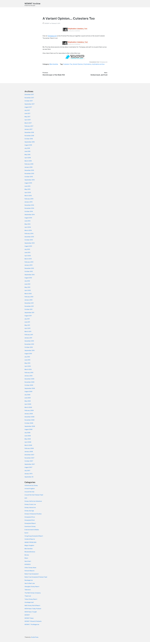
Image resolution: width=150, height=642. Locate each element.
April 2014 (28, 227)
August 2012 (28, 278)
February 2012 (29, 296)
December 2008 (29, 417)
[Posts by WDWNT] (44, 23)
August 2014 (28, 218)
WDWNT (47, 23)
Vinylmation (87, 64)
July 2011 (27, 319)
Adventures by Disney (31, 485)
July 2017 (27, 110)
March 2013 (28, 259)
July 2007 (27, 470)
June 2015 (27, 186)
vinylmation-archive (98, 64)
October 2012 (29, 271)
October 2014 (29, 211)
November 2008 (29, 420)
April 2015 (28, 192)
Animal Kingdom (30, 488)
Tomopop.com (52, 36)
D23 (26, 498)
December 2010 (29, 341)
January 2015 (28, 202)
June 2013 (27, 252)
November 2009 (29, 382)
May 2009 (28, 401)
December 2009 (29, 379)
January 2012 (28, 300)
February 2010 (29, 372)
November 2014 (29, 208)
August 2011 (28, 315)
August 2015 (28, 183)
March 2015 (28, 195)
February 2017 (29, 126)
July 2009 (27, 394)
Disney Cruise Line (30, 504)
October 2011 (28, 309)
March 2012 (28, 293)
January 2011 (28, 338)
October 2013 (29, 240)
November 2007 (29, 458)
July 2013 (27, 249)
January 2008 (29, 451)
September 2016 (30, 142)
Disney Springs (29, 510)
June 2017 (27, 113)
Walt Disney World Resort (32, 605)
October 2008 (29, 423)
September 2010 (30, 350)
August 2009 (28, 391)
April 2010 (28, 366)
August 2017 (28, 107)
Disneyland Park (30, 520)
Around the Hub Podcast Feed (34, 495)
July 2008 (27, 432)
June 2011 (27, 322)
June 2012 (27, 284)
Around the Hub (29, 492)
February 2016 (29, 164)
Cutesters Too (67, 64)
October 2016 (29, 138)
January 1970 (28, 473)
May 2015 (27, 189)
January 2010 (28, 376)
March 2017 (28, 123)
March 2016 (28, 161)
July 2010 (27, 357)
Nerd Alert (28, 561)
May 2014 (27, 224)
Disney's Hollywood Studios (33, 514)
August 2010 (28, 353)
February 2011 (29, 334)
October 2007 (29, 461)
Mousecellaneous (30, 552)
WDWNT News (29, 618)
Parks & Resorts (29, 570)
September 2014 (30, 214)
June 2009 (28, 398)
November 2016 (29, 135)
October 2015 (29, 176)
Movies (27, 555)
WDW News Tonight (31, 612)
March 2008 (28, 445)
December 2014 (29, 205)
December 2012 (29, 268)
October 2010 (29, 347)
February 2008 (29, 448)
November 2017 (29, 97)
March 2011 (28, 331)
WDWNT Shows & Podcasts (33, 621)
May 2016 (27, 154)
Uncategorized (29, 602)
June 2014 (27, 221)
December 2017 (29, 94)
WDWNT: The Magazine (32, 624)
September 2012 (30, 274)
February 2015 (29, 199)
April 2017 (28, 120)
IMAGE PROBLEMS (30, 542)
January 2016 (28, 167)
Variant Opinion (78, 64)
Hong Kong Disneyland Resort (34, 536)
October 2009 (29, 385)
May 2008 (28, 439)
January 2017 (28, 129)
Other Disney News (30, 567)
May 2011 (27, 325)
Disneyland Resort (30, 523)
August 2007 (28, 467)
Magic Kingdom (29, 545)
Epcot (26, 533)
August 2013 (28, 246)
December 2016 (29, 132)
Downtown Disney (30, 526)
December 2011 (29, 303)
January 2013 (28, 265)
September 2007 (30, 464)
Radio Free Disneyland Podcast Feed (36, 577)
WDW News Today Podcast (33, 608)
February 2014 (29, 233)
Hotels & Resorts (30, 539)
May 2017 (27, 116)
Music (26, 558)
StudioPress (34, 637)
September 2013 (30, 243)
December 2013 (29, 236)
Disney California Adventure (33, 501)
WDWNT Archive (32, 3)
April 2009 (28, 404)
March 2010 (28, 369)
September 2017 (30, 104)
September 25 (29, 477)
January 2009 (29, 413)
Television (28, 589)
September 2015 (30, 180)
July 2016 (27, 148)
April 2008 (28, 442)
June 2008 (28, 436)
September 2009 (30, 388)
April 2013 (28, 255)
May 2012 (27, 287)
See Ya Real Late (30, 583)
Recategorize (29, 580)
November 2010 (29, 344)
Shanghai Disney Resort (32, 586)
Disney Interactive (30, 507)
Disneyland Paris (30, 517)
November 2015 (29, 173)
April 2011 (27, 328)
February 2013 (29, 262)
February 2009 (29, 410)
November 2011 (29, 306)
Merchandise (54, 64)
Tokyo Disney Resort (31, 599)
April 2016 (28, 157)
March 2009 (28, 407)
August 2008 (28, 429)
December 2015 (29, 170)
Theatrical (28, 596)
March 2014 (28, 230)
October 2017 (29, 101)
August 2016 (28, 145)
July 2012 (27, 281)
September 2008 (30, 426)
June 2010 (27, 360)
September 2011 (29, 312)
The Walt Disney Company (33, 593)
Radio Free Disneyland (31, 574)
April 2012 (28, 290)
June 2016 (27, 151)
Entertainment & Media (32, 529)
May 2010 (27, 363)
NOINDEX (28, 564)
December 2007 (29, 454)
